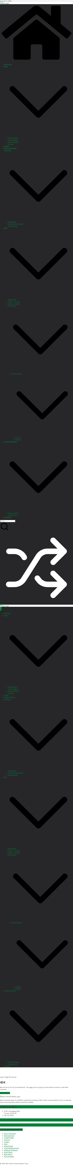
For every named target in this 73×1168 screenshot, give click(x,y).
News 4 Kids (12, 300)
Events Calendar (10, 148)
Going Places (8, 1146)
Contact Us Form (9, 1125)
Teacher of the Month (15, 224)
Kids (5, 228)
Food (5, 1144)
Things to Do (12, 515)
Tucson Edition (13, 140)
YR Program (12, 306)
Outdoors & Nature (11, 1150)
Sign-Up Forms (16, 374)
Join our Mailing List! (11, 1120)
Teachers (7, 150)
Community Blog (10, 442)
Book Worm (8, 1154)
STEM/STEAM (9, 1138)
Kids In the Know (10, 1134)
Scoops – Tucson (14, 302)
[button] (38, 136)
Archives (11, 144)
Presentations (13, 226)
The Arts (7, 1140)
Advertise (8, 64)
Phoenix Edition (13, 142)
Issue (6, 66)
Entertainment (9, 1136)
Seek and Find (12, 138)
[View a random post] (36, 604)
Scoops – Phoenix (14, 304)
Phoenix (18, 440)
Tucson (18, 437)
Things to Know (13, 513)
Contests (7, 517)
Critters (6, 1142)
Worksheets (12, 222)
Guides (6, 146)
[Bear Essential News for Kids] (36, 61)
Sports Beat (8, 1152)
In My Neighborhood (11, 1148)
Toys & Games (9, 1157)
